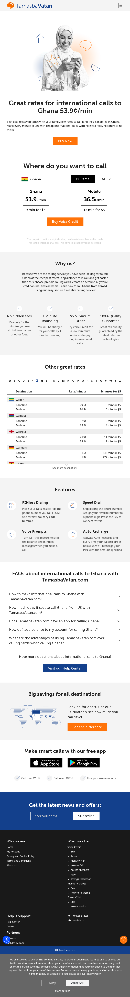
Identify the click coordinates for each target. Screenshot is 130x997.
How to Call (77, 865)
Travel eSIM (74, 897)
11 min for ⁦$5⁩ (112, 437)
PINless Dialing (35, 502)
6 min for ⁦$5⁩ (113, 405)
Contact (11, 926)
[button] (120, 5)
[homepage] (62, 5)
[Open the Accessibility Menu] (6, 940)
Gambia (21, 416)
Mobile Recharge (77, 883)
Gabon (20, 400)
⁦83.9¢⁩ (83, 425)
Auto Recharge (95, 531)
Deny (52, 983)
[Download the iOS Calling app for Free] (46, 762)
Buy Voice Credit (65, 221)
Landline (21, 405)
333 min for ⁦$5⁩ (112, 453)
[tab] (9, 380)
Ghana (20, 464)
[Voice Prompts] (12, 534)
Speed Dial (92, 502)
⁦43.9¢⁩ (83, 437)
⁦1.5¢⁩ (83, 453)
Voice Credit (74, 847)
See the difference (87, 727)
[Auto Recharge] (73, 534)
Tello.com (12, 938)
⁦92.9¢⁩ (83, 421)
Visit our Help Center (65, 668)
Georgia (21, 432)
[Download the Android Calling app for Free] (84, 762)
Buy (73, 851)
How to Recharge (80, 892)
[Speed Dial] (73, 505)
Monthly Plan (78, 860)
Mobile (20, 409)
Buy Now (65, 141)
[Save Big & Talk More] (35, 716)
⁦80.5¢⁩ (83, 409)
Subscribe (86, 816)
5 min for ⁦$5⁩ (113, 421)
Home (10, 847)
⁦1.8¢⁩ (83, 457)
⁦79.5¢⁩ (83, 405)
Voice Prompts (34, 531)
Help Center (13, 921)
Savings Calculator (81, 879)
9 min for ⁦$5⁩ (113, 441)
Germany (21, 448)
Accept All (77, 983)
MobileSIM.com (15, 943)
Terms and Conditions (19, 860)
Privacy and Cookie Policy (21, 856)
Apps (73, 874)
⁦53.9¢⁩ (83, 441)
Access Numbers (80, 869)
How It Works (78, 906)
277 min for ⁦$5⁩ (112, 457)
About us (12, 865)
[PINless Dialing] (12, 505)
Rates (74, 856)
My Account (13, 851)
